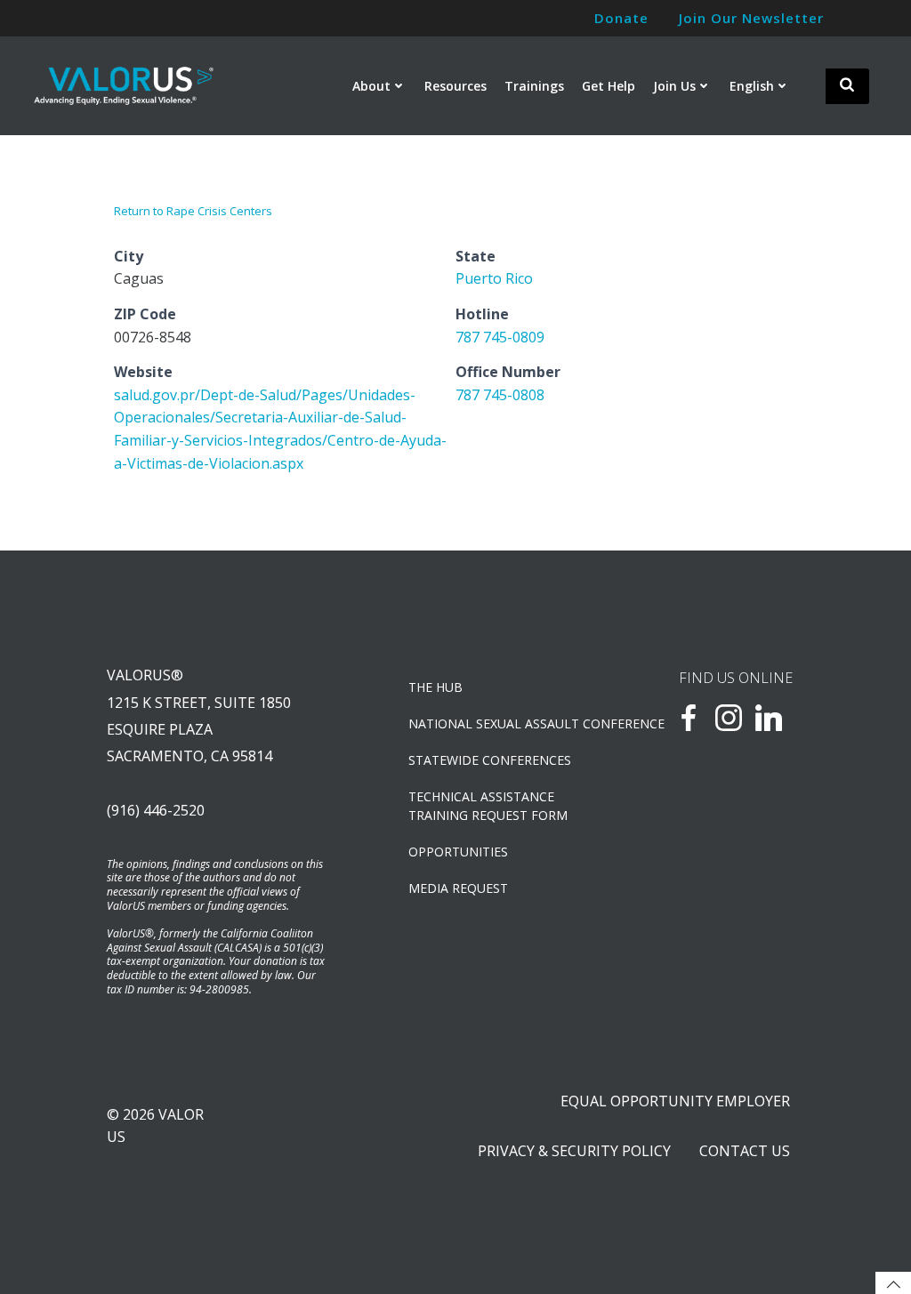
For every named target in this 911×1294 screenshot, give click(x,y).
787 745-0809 (500, 337)
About (371, 85)
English (752, 85)
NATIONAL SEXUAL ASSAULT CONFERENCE (497, 723)
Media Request (458, 888)
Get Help (608, 85)
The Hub (435, 687)
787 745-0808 (500, 395)
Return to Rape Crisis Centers (193, 211)
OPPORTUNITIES (458, 851)
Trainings (534, 85)
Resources (455, 85)
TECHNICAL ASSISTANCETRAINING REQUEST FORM (488, 806)
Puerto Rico (494, 278)
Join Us (674, 85)
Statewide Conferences (489, 759)
